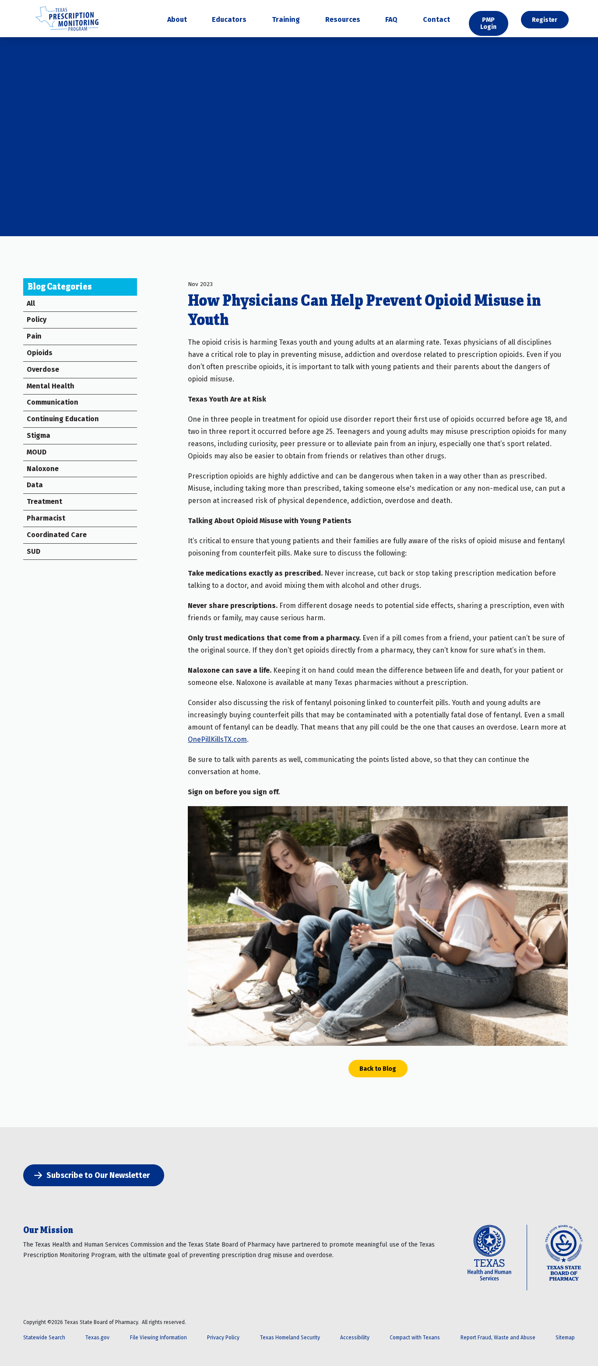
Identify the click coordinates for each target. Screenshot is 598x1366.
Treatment (44, 501)
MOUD (36, 452)
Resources (342, 19)
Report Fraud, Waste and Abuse (498, 1337)
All (31, 303)
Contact (436, 19)
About (177, 19)
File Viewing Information (158, 1337)
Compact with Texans (415, 1337)
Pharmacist (46, 518)
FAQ (391, 19)
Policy (36, 319)
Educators (229, 19)
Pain (34, 336)
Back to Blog (377, 1068)
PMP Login (488, 23)
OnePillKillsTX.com (217, 739)
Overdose (43, 369)
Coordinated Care (57, 535)
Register (544, 19)
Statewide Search (44, 1337)
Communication (52, 402)
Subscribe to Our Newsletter (98, 1175)
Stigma (38, 435)
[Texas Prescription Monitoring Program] (67, 31)
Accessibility (354, 1337)
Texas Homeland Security (290, 1337)
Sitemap (565, 1337)
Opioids (40, 353)
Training (286, 19)
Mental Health (50, 386)
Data (35, 485)
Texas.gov (97, 1337)
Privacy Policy (223, 1337)
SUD (33, 551)
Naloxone (43, 469)
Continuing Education (63, 419)
